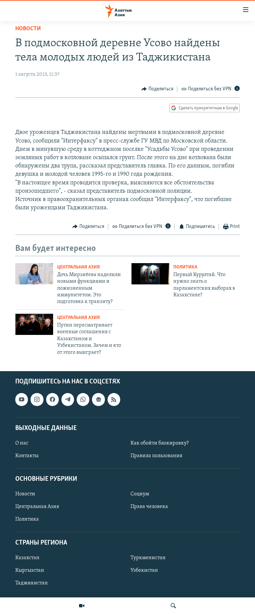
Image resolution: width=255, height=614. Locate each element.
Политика (185, 267)
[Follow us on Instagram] (37, 399)
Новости (28, 29)
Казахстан (27, 558)
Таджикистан (31, 583)
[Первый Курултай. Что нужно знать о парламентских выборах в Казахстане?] (150, 273)
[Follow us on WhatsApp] (83, 399)
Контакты (27, 456)
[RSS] (114, 399)
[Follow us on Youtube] (21, 399)
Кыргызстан (29, 570)
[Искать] (173, 605)
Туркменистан (148, 558)
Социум (139, 494)
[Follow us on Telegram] (67, 399)
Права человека (149, 506)
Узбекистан (144, 570)
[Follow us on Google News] (98, 399)
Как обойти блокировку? (159, 443)
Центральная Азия (78, 267)
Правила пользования (156, 456)
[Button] (157, 89)
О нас (21, 443)
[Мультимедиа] (82, 605)
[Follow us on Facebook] (52, 399)
